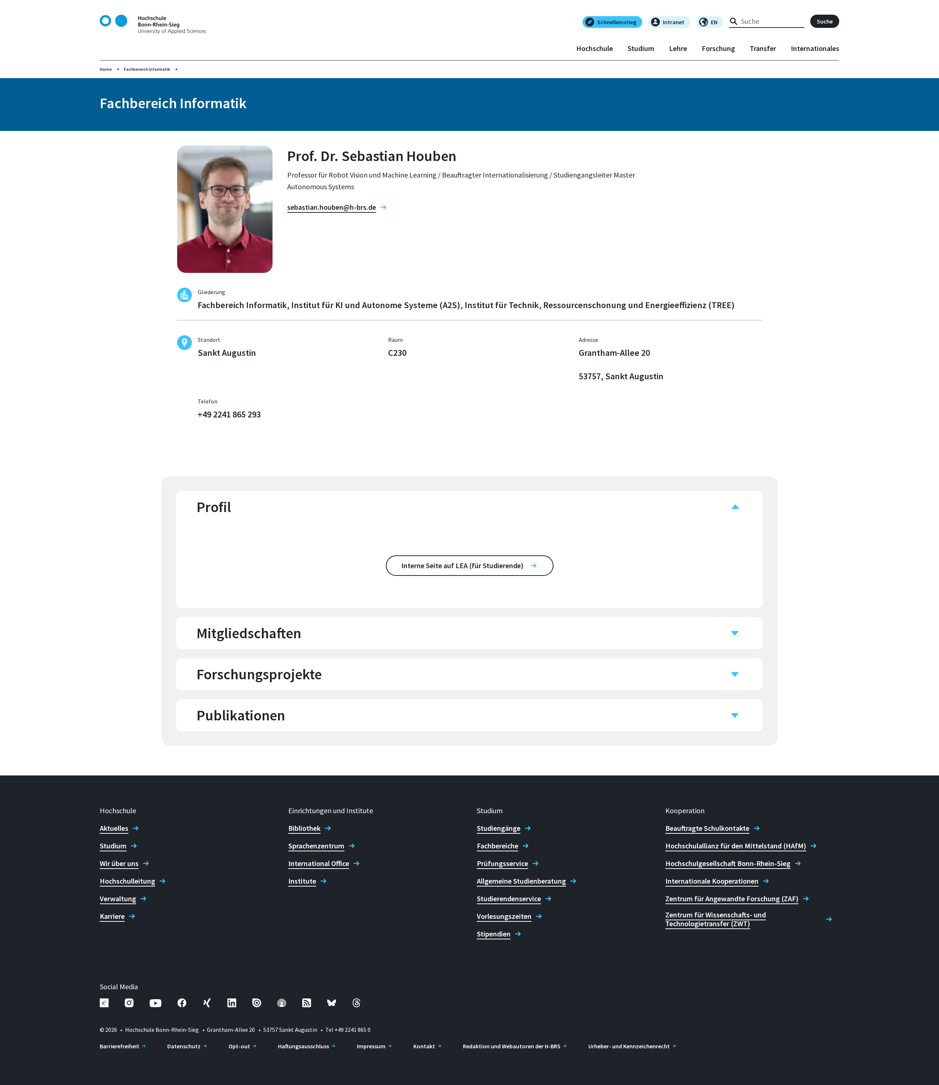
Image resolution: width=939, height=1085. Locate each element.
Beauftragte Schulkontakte (707, 828)
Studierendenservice (509, 898)
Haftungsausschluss (303, 1046)
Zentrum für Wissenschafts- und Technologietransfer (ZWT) (715, 919)
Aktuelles (114, 828)
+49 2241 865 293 (229, 414)
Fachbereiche (497, 845)
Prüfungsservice (502, 863)
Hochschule (594, 48)
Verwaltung (118, 898)
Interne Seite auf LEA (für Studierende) (462, 565)
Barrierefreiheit (119, 1046)
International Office (318, 863)
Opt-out (239, 1046)
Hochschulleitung (127, 881)
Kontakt (424, 1046)
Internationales (815, 48)
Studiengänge (498, 828)
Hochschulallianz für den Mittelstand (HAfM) (735, 845)
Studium (641, 48)
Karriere (112, 916)
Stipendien (494, 933)
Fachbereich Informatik (147, 69)
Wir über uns (119, 863)
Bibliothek (304, 828)
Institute (302, 881)
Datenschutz (184, 1046)
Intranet (673, 22)
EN (714, 22)
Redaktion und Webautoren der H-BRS (511, 1046)
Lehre (678, 48)
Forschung (718, 48)
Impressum (371, 1046)
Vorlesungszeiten (504, 916)
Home (106, 69)
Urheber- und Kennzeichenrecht (629, 1046)
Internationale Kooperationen (712, 881)
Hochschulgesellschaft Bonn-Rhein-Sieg (727, 863)
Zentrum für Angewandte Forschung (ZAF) (732, 898)
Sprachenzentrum (316, 845)
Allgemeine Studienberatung (521, 881)
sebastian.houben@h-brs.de (331, 207)
